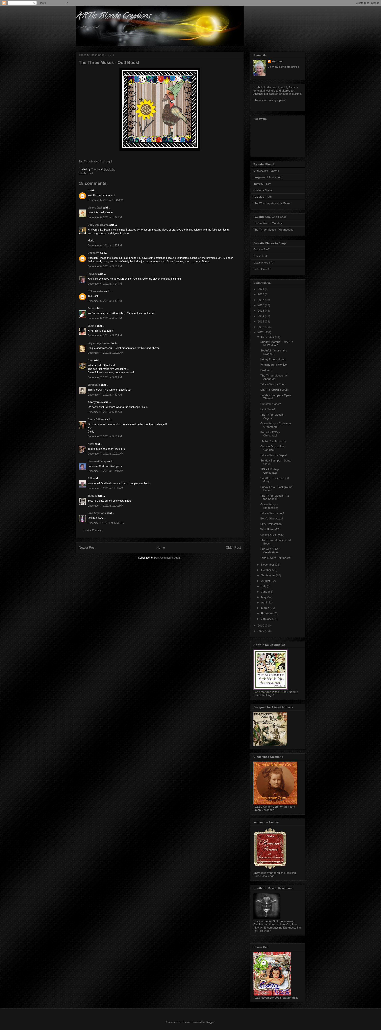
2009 (261, 630)
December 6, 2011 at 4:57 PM (105, 318)
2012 (261, 326)
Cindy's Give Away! (272, 534)
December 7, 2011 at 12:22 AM (105, 352)
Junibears (94, 384)
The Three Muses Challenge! (95, 161)
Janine (92, 325)
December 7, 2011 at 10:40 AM (105, 470)
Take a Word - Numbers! (275, 557)
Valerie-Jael (95, 207)
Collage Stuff (261, 249)
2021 (261, 289)
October (266, 569)
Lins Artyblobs (97, 513)
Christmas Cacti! (270, 403)
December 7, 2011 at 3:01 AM (105, 377)
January (266, 618)
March (265, 607)
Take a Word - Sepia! (273, 455)
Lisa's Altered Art (263, 262)
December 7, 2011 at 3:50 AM (105, 394)
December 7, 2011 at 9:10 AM (105, 436)
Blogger (210, 1022)
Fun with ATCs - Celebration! (270, 550)
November (268, 564)
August (266, 580)
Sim (90, 360)
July (264, 586)
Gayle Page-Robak (99, 343)
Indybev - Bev (262, 183)
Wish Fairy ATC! (270, 529)
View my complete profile (283, 66)
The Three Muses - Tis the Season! (274, 497)
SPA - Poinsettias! (271, 523)
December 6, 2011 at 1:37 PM (105, 217)
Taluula (92, 495)
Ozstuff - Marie (262, 190)
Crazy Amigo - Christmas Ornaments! (276, 425)
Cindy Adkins (96, 419)
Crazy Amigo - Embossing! (269, 506)
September (268, 575)
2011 (261, 332)
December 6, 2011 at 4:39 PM (105, 300)
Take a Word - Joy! (272, 513)
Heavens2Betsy (97, 461)
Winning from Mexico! (274, 364)
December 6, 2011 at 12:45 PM (105, 200)
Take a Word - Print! (272, 384)
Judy (91, 308)
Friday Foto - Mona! (272, 359)
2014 (261, 316)
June (264, 591)
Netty (91, 443)
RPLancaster (95, 291)
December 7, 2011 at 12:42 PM (105, 505)
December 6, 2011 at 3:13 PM (105, 266)
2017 (261, 299)
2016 (261, 305)
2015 (261, 310)
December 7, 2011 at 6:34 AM (105, 411)
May (264, 597)
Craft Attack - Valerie (266, 170)
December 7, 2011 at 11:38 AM (105, 488)
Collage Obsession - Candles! (273, 448)
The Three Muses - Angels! (272, 416)
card (90, 173)
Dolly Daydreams (98, 224)
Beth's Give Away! (271, 518)
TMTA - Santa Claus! (273, 441)
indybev (92, 273)
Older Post (233, 547)
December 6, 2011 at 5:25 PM (105, 335)
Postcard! (266, 370)
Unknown (93, 252)
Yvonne (277, 61)
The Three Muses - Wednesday (273, 229)
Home (160, 547)
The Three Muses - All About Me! (274, 377)
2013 (261, 321)
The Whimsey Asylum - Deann (272, 203)
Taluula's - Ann (262, 196)
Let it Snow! (267, 409)
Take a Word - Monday (267, 223)
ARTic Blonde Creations (113, 16)
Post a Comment (93, 530)
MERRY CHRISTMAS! (274, 389)
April (264, 602)
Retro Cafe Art (262, 269)
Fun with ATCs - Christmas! (270, 434)
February (267, 613)
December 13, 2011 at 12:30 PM (106, 522)
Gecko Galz (260, 256)
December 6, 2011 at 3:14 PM (105, 283)
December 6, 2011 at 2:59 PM (105, 245)
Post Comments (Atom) (167, 557)
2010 (261, 625)
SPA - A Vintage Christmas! (270, 471)
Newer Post (87, 547)
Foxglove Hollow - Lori (267, 177)
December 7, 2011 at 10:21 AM (105, 453)
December (268, 337)
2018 (261, 294)
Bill (90, 478)
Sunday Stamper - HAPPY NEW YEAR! (276, 343)
